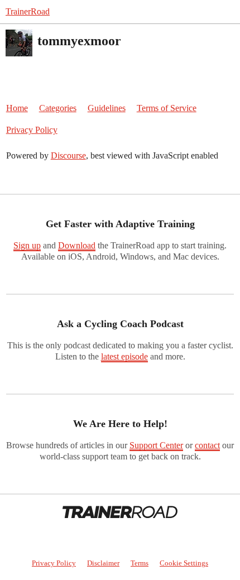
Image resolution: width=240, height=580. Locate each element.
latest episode (124, 356)
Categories (57, 108)
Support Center (156, 445)
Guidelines (107, 108)
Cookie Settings (184, 563)
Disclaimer (103, 563)
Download (76, 245)
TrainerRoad (28, 11)
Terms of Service (166, 108)
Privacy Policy (31, 130)
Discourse (68, 155)
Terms (139, 563)
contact (207, 445)
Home (17, 108)
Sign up (27, 245)
